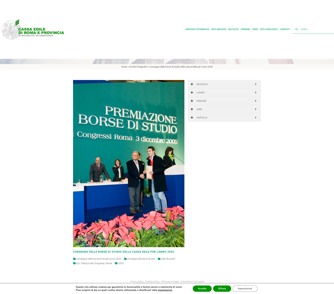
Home (124, 66)
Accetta (202, 288)
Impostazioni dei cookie (192, 281)
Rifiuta (222, 288)
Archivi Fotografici (138, 66)
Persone (245, 29)
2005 (121, 263)
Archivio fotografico (197, 29)
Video (255, 29)
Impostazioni (245, 288)
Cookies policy (152, 281)
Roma (109, 263)
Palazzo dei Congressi (93, 263)
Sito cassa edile (269, 29)
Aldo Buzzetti (168, 258)
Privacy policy (137, 281)
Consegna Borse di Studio (141, 258)
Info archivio (219, 29)
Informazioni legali (170, 281)
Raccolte (233, 29)
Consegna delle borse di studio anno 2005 (98, 258)
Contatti (285, 29)
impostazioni (165, 290)
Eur (78, 263)
